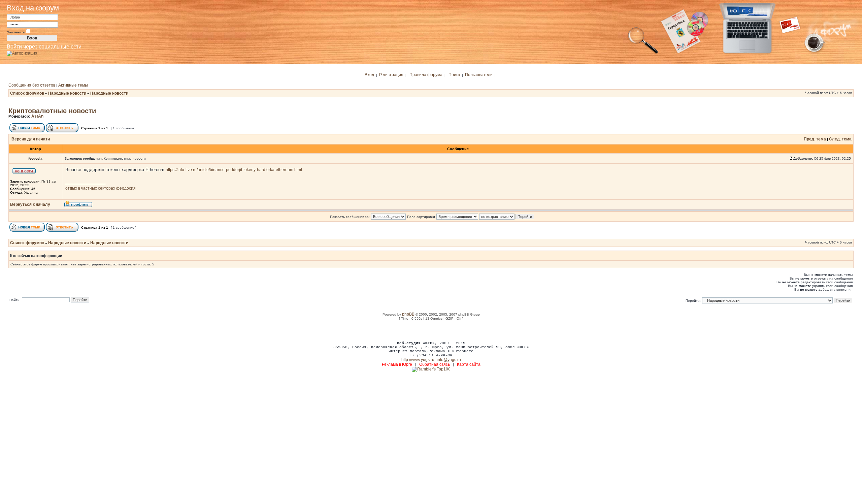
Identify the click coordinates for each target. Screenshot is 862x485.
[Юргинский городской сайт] (752, 53)
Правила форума (425, 74)
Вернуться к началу (30, 204)
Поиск (454, 74)
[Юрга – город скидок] (794, 53)
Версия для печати (30, 139)
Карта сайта (468, 364)
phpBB (408, 314)
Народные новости (67, 93)
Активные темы (73, 85)
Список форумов (27, 93)
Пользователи (479, 74)
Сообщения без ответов (31, 85)
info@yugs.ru (449, 359)
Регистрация (391, 74)
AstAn (37, 116)
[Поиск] (643, 53)
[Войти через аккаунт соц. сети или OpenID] (22, 52)
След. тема (840, 139)
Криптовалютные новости (52, 111)
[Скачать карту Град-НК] (688, 53)
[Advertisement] (431, 330)
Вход (369, 74)
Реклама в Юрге (397, 364)
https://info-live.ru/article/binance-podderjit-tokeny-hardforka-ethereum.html (234, 169)
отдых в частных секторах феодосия (100, 188)
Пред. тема (815, 139)
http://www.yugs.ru (417, 359)
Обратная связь (434, 364)
